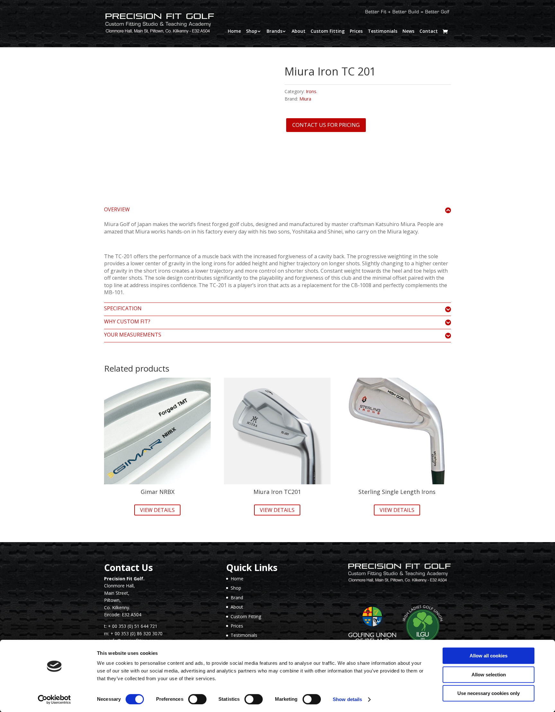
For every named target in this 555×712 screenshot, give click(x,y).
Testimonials (382, 31)
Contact (428, 31)
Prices (356, 31)
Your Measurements (132, 335)
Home (234, 31)
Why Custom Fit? (127, 322)
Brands (274, 31)
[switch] (197, 699)
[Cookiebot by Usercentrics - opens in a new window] (54, 699)
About (298, 31)
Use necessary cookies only (488, 693)
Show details (347, 699)
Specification (123, 308)
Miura (305, 99)
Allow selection (488, 674)
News (408, 31)
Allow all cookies (488, 655)
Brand (237, 597)
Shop (251, 31)
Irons (311, 91)
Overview (117, 210)
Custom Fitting (328, 31)
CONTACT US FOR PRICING (326, 124)
